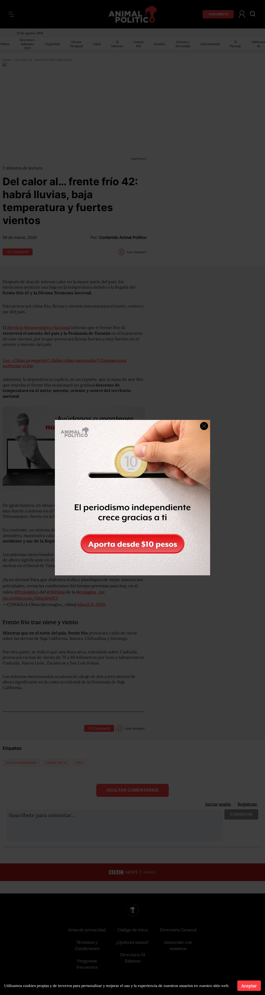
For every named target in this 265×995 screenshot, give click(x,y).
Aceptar (249, 985)
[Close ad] (204, 426)
